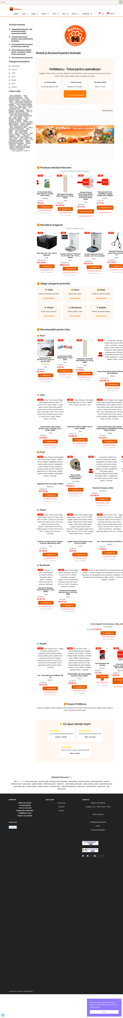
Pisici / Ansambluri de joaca (18, 127)
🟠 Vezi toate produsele (75, 95)
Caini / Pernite (17, 117)
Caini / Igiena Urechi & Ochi (23, 101)
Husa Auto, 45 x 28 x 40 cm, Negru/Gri (47, 254)
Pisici (15, 781)
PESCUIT (44, 14)
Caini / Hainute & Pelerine (19, 99)
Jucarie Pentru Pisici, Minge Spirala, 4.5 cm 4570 (65, 357)
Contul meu (61, 803)
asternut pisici (81, 786)
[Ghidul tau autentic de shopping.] (25, 827)
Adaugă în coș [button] (46, 207)
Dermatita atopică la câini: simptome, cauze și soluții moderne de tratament (22, 39)
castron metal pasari (31, 781)
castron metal (101, 786)
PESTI (54, 14)
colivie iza (106, 781)
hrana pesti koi (72, 781)
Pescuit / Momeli (26, 124)
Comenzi (61, 807)
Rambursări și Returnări (24, 810)
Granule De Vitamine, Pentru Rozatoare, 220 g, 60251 (46, 589)
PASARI (33, 14)
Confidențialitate (25, 805)
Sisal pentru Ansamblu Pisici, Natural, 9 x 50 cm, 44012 (65, 196)
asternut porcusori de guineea (58, 781)
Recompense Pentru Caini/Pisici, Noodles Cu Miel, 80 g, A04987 (105, 193)
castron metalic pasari (105, 783)
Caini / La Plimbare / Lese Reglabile (20, 110)
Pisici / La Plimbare (23, 136)
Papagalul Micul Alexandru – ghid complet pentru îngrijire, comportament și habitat (21, 31)
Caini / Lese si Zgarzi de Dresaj (19, 114)
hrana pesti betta (91, 786)
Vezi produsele (49, 298)
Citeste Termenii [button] (95, 1007)
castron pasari (27, 783)
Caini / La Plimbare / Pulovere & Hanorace (20, 112)
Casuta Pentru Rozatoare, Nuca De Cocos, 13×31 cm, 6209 (68, 592)
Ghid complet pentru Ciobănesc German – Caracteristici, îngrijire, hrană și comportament (21, 52)
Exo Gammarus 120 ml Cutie (102, 664)
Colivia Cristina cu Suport (90, 783)
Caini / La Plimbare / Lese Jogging (18, 109)
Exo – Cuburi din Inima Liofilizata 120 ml (50, 676)
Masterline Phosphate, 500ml (103, 488)
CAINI (23, 14)
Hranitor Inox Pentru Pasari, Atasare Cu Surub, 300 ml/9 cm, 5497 (50, 542)
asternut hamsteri (37, 783)
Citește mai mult (87, 211)
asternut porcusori (43, 786)
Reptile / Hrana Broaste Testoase (20, 140)
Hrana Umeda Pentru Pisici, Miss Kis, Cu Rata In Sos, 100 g (45, 193)
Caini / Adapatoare (15, 95)
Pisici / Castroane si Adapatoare (21, 127)
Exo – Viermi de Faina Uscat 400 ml (109, 541)
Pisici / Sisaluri (23, 139)
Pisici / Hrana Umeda (21, 133)
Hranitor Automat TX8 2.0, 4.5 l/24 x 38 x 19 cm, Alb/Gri (94, 255)
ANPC (98, 826)
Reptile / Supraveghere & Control (20, 147)
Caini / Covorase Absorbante (18, 96)
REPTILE (74, 14)
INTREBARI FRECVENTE (98, 822)
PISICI (64, 14)
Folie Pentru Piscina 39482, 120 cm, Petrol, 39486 (80, 427)
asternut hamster (32, 786)
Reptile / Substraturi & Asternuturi (20, 146)
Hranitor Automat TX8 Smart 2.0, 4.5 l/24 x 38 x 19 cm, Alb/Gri (70, 255)
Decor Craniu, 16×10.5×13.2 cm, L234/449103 (75, 476)
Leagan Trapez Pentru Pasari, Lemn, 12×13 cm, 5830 (80, 542)
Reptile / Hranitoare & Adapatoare (20, 142)
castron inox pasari (83, 781)
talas (108, 786)
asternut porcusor (16, 783)
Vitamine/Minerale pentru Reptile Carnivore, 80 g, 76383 (79, 675)
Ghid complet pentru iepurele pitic (22, 57)
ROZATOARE (86, 14)
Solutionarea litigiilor (98, 830)
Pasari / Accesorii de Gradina (18, 120)
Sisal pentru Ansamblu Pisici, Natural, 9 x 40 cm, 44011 (85, 360)
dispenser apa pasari (49, 783)
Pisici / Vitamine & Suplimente (21, 139)
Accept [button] (104, 1012)
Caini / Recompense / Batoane (18, 117)
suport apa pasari (43, 781)
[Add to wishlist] (50, 176)
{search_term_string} (20, 786)
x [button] (120, 1000)
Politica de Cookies (25, 803)
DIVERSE (16, 14)
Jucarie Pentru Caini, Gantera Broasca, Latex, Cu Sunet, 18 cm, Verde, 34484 (50, 428)
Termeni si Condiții (24, 808)
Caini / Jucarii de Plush (25, 105)
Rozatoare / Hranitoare (16, 149)
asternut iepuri (61, 788)
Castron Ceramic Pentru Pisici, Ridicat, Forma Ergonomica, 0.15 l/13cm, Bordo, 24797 (85, 195)
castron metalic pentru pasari (73, 783)
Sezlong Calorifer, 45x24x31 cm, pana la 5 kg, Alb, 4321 (45, 359)
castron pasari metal (96, 781)
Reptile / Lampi (22, 144)
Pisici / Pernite (14, 137)
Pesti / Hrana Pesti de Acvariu (19, 126)
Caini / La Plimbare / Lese (20, 107)
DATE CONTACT (98, 814)
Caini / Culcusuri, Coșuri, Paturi (18, 97)
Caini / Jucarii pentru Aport (18, 107)
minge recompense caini (69, 786)
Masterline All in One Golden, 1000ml (50, 484)
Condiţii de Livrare (24, 813)
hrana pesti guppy (55, 786)
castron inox (60, 783)
